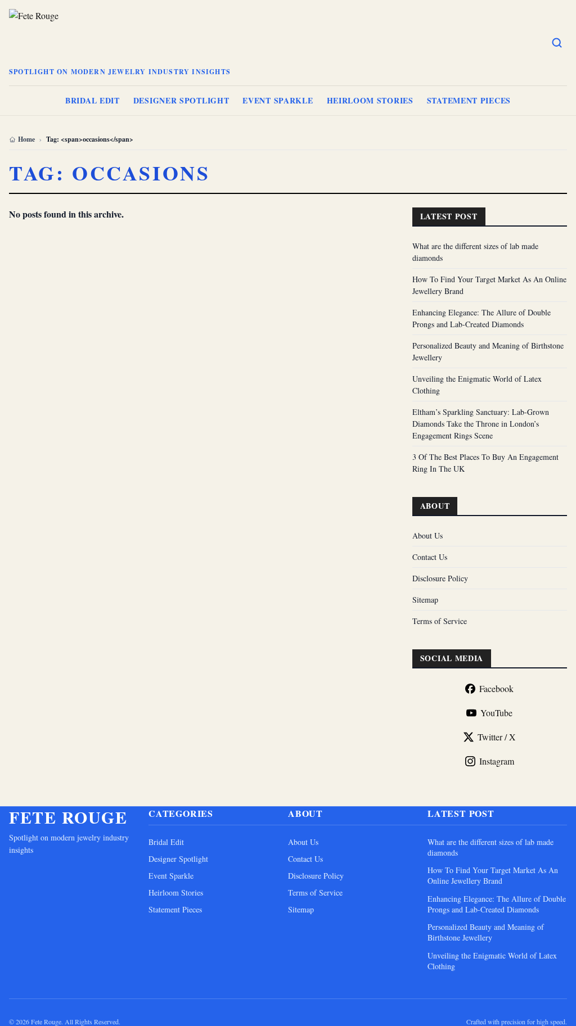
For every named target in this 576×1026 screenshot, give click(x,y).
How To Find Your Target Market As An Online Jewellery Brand (493, 875)
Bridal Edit (92, 100)
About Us (427, 535)
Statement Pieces (469, 100)
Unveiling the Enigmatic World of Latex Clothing (492, 960)
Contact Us (429, 557)
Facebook (496, 688)
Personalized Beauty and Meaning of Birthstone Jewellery (486, 932)
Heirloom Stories (370, 100)
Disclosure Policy (440, 578)
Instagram (496, 761)
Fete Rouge (68, 817)
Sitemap (425, 599)
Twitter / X (497, 737)
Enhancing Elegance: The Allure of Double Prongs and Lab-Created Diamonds (497, 904)
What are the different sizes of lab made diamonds (491, 847)
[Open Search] (557, 43)
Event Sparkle (277, 100)
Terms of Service (439, 621)
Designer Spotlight (181, 100)
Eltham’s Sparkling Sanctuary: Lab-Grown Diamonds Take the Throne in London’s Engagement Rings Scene (480, 423)
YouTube (496, 712)
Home (26, 139)
